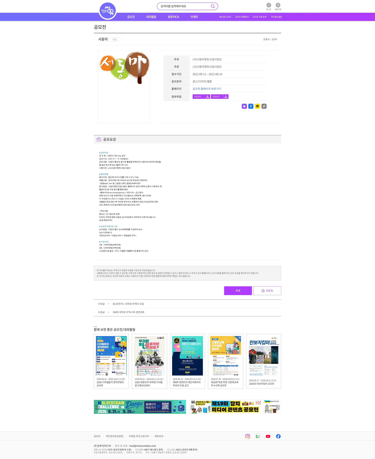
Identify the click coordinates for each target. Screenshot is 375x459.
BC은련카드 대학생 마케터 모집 (128, 304)
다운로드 (198, 96)
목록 (238, 291)
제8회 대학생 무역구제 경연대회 (128, 312)
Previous (97, 407)
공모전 (97, 436)
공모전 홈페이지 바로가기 (207, 89)
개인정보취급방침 (114, 436)
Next (182, 407)
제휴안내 (159, 436)
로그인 (268, 9)
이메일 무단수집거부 (139, 436)
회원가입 (278, 9)
